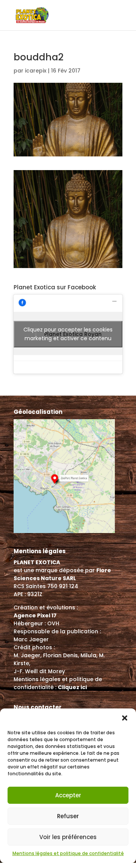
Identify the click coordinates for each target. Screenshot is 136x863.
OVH (53, 623)
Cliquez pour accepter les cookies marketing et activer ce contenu (68, 334)
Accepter (68, 795)
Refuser (68, 816)
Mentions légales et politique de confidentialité (68, 853)
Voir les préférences (68, 837)
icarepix (35, 70)
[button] (124, 718)
